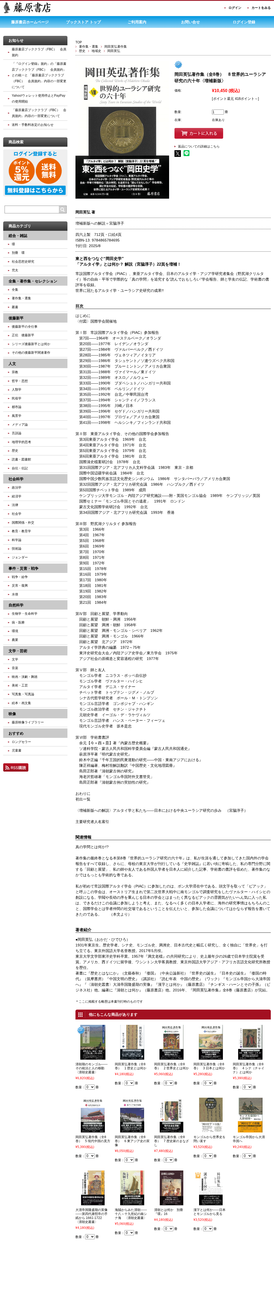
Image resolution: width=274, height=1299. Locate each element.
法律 (15, 505)
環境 (15, 631)
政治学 (16, 487)
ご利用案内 (137, 22)
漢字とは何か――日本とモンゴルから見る (209, 1212)
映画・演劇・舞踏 (24, 677)
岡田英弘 (113, 51)
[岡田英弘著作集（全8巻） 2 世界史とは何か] (171, 1057)
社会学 (16, 514)
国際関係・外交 (23, 522)
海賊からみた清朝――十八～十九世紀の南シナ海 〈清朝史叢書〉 (131, 1214)
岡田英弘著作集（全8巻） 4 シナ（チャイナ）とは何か (248, 1068)
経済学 (16, 496)
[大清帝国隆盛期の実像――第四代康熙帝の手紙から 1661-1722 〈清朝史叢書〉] (93, 1203)
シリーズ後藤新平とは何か (31, 344)
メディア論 (20, 424)
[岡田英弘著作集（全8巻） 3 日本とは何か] (211, 1057)
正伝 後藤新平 (23, 335)
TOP (78, 42)
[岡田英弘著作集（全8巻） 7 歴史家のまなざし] (172, 1130)
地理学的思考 (21, 442)
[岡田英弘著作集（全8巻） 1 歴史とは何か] (132, 1057)
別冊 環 (18, 253)
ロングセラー (21, 742)
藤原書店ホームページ (30, 22)
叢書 (15, 307)
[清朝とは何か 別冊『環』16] (171, 1203)
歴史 (82, 51)
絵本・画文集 (21, 703)
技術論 (16, 548)
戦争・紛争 (20, 577)
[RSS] (15, 769)
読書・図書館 (21, 459)
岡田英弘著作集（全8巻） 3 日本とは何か (209, 1066)
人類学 (16, 389)
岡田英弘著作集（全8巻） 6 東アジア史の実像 (132, 1141)
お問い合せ (190, 22)
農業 (15, 640)
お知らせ (16, 40)
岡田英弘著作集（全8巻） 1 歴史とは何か (130, 1066)
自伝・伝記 (20, 468)
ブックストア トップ (83, 22)
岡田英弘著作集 (115, 46)
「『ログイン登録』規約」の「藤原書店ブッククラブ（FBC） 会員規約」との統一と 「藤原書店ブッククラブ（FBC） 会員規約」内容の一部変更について (39, 75)
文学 (15, 659)
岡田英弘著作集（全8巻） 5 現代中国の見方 (92, 1139)
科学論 (16, 540)
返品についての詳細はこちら (199, 146)
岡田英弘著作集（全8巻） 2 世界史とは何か (171, 1066)
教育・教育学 (21, 531)
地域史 (96, 51)
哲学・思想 (20, 381)
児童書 (16, 750)
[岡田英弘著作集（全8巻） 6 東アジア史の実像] (132, 1130)
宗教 (15, 372)
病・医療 (18, 622)
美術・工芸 (20, 685)
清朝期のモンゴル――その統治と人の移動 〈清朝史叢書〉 (91, 1068)
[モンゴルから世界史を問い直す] (211, 1130)
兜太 (15, 270)
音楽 (15, 668)
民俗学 (16, 398)
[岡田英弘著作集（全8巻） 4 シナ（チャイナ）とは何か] (250, 1057)
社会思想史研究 (23, 261)
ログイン (235, 8)
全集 (15, 290)
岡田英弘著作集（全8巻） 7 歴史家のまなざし (171, 1141)
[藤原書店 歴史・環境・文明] (27, 12)
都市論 (16, 407)
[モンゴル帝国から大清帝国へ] (250, 1130)
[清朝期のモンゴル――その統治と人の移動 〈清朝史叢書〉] (92, 1057)
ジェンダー (20, 557)
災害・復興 (20, 585)
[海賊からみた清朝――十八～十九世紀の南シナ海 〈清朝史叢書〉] (132, 1203)
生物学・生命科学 (24, 613)
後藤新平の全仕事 (24, 326)
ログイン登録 (244, 22)
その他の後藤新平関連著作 (31, 352)
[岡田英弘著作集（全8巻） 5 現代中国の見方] (93, 1130)
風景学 (16, 416)
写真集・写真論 (23, 694)
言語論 (16, 433)
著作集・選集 (88, 46)
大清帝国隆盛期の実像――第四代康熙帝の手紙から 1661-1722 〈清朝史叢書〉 (91, 1216)
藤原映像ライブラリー (28, 722)
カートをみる (261, 8)
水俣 (15, 594)
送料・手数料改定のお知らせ (33, 125)
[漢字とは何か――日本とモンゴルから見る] (211, 1203)
